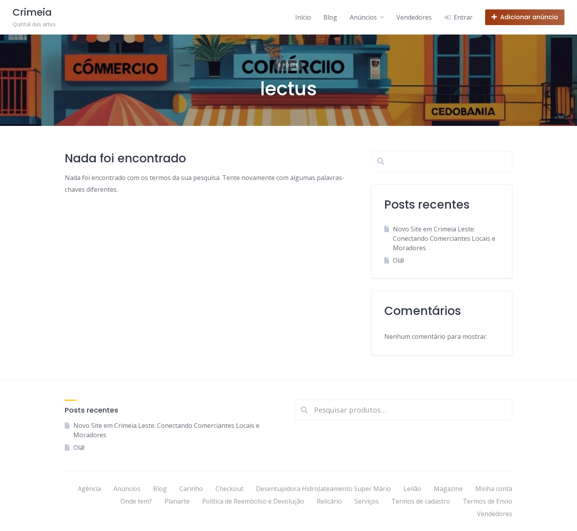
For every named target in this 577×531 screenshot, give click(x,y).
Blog (330, 17)
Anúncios (363, 17)
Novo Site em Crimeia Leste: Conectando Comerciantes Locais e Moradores (444, 238)
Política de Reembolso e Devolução (253, 501)
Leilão (412, 488)
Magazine (448, 488)
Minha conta (493, 488)
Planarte (177, 501)
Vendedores (414, 17)
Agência (89, 488)
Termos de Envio (487, 501)
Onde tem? (136, 501)
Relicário (329, 501)
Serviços (366, 501)
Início (303, 17)
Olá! (398, 260)
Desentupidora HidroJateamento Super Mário (323, 488)
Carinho (191, 488)
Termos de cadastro (420, 501)
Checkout (229, 488)
